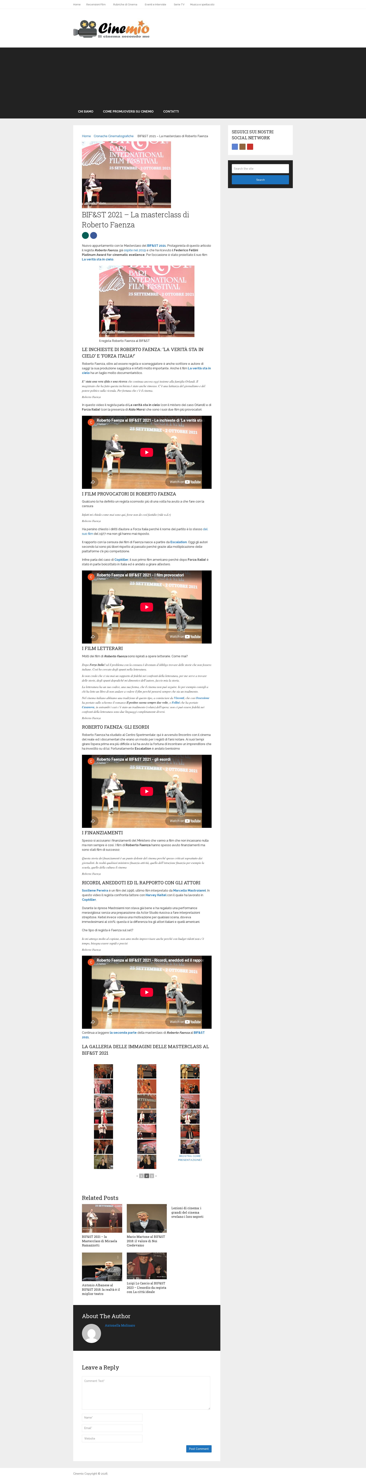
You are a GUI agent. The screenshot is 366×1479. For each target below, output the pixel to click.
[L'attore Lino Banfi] (103, 1132)
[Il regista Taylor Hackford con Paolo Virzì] (147, 1071)
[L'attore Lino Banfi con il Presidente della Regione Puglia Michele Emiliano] (103, 1147)
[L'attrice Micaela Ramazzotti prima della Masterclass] (103, 1162)
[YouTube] (250, 147)
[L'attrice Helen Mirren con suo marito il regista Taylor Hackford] (147, 1101)
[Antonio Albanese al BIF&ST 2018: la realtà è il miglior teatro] (102, 1267)
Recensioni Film (96, 4)
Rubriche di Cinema (125, 4)
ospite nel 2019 (135, 250)
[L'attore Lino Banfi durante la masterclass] (147, 1132)
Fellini (176, 702)
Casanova (88, 707)
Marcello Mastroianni (189, 890)
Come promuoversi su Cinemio (128, 111)
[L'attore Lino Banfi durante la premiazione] (147, 1147)
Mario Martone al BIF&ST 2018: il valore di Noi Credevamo (146, 1241)
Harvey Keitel (156, 895)
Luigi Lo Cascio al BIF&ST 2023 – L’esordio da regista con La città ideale (146, 1287)
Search (260, 179)
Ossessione (202, 698)
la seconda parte (123, 1032)
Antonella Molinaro (120, 1325)
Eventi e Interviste (155, 4)
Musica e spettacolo (202, 4)
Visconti (179, 698)
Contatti (171, 111)
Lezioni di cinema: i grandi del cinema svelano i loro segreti (187, 1212)
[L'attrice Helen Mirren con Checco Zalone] (103, 1101)
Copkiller (121, 559)
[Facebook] (235, 147)
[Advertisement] (183, 76)
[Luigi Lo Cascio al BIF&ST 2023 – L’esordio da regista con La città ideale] (147, 1266)
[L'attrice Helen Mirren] (147, 1086)
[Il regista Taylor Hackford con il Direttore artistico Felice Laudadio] (190, 1071)
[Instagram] (242, 147)
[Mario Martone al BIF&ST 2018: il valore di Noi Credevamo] (147, 1218)
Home (77, 4)
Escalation (178, 542)
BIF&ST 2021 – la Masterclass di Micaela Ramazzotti (99, 1241)
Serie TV (179, 4)
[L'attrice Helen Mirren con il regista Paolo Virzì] (190, 1086)
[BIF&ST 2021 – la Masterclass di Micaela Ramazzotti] (102, 1218)
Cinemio (78, 1473)
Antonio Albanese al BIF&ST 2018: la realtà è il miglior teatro (101, 1289)
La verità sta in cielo (97, 259)
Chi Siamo (85, 111)
